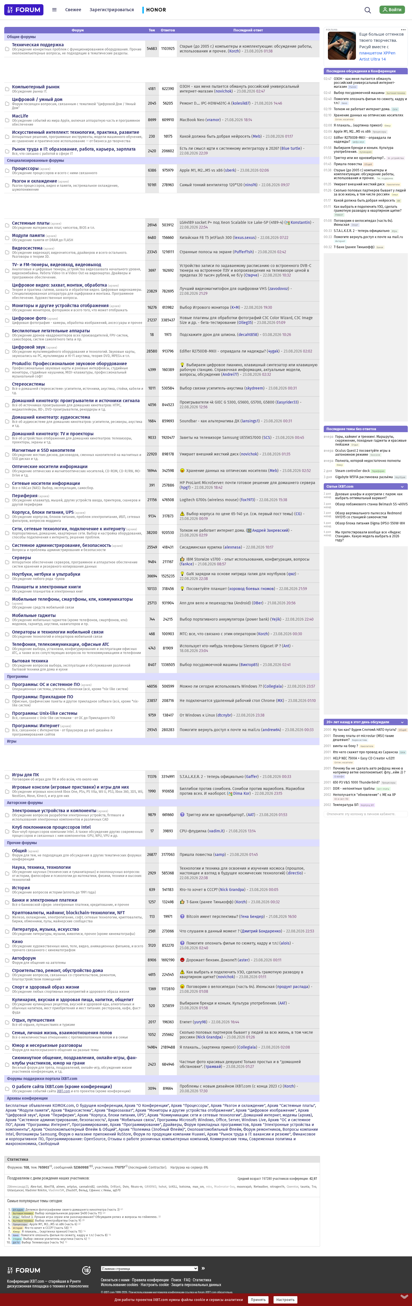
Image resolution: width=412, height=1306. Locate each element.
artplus (72, 1186)
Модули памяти (28, 235)
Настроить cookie (155, 1284)
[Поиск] (367, 9)
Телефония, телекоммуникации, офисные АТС (60, 644)
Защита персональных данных (196, 1284)
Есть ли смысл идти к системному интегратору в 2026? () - (242, 151)
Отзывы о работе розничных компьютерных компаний (158, 1139)
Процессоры (25, 168)
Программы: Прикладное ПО (42, 696)
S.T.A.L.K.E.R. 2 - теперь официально (362, 231)
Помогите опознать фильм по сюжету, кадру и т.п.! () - (237, 945)
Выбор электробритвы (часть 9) (58, 1220)
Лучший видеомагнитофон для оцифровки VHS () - (236, 291)
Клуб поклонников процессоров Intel (51, 827)
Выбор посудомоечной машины (359, 93)
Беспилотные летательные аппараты (51, 330)
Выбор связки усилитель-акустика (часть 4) (55, 1239)
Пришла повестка (348, 164)
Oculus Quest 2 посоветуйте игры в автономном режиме (362, 453)
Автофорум (24, 958)
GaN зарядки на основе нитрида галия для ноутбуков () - (239, 576)
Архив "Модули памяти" (27, 1110)
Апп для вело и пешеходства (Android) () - (237, 603)
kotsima (184, 1186)
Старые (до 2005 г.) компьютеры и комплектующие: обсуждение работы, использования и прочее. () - (246, 49)
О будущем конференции (99, 1105)
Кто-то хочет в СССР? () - (229, 889)
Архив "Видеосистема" (71, 1110)
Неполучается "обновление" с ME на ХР (364, 795)
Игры (16, 1217)
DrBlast (115, 1186)
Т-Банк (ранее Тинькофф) (354, 247)
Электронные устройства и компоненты (54, 810)
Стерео (17, 1238)
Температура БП (345, 805)
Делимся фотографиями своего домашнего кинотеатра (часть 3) (73, 1209)
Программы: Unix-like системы (44, 713)
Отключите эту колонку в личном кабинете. (361, 814)
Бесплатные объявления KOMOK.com (40, 1105)
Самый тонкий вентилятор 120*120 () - (235, 185)
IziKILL (173, 1186)
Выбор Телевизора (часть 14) (43, 1242)
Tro (314, 1186)
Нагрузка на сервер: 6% (189, 1167)
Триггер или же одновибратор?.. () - (236, 814)
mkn (209, 1186)
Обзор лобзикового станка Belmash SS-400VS (371, 504)
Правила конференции (150, 1279)
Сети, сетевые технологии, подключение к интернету (68, 528)
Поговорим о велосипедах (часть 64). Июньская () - (246, 989)
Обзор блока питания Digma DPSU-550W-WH (370, 523)
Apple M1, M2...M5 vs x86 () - (224, 170)
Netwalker (261, 1186)
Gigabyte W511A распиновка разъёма (364, 477)
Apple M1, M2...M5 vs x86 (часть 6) (53, 1224)
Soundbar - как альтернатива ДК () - (236, 421)
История (21, 887)
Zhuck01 (71, 1190)
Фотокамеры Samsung (36, 1134)
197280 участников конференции (285, 1178)
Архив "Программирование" (135, 1124)
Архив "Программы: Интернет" (42, 1124)
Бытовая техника (30, 661)
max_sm (198, 1186)
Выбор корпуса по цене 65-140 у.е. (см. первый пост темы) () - (242, 516)
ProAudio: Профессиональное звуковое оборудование (69, 363)
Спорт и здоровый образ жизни (45, 987)
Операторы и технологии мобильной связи (58, 632)
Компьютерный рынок (36, 86)
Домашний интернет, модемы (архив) (278, 1115)
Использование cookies (119, 1284)
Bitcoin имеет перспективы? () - (241, 916)
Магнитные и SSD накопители (43, 450)
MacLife (20, 116)
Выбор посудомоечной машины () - (235, 664)
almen (60, 1186)
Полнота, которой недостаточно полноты (368, 461)
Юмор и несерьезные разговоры (47, 1045)
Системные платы (31, 223)
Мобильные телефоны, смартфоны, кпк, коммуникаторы (72, 599)
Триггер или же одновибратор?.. (359, 158)
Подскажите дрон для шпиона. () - (235, 334)
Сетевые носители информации (46, 483)
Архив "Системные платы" (291, 1105)
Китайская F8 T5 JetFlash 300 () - (234, 237)
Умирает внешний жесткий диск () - (235, 454)
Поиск (176, 1279)
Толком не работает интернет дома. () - (236, 533)
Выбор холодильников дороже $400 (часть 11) (68, 1213)
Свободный (48, 1143)
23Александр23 (17, 1186)
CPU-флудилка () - (218, 831)
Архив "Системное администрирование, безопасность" (56, 1120)
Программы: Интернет (35, 725)
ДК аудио (18, 1209)
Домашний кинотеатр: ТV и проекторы (53, 433)
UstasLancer (15, 1190)
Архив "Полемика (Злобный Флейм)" (152, 1129)
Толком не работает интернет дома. (362, 109)
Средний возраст (249, 1178)
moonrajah (244, 1186)
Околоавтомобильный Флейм (214, 1129)
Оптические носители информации (50, 466)
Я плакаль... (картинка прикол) (358, 125)
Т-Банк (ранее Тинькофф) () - (233, 902)
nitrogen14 (277, 1186)
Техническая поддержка (38, 44)
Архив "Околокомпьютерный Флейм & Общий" (74, 1129)
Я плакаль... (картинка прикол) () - (235, 1047)
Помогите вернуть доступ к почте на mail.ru (368, 237)
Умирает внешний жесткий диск (359, 184)
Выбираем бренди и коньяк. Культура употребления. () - (235, 1005)
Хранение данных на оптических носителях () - (248, 470)
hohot (162, 1186)
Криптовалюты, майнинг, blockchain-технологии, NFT (68, 912)
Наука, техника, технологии (41, 867)
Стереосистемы (28, 384)
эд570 (117, 1190)
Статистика (202, 1279)
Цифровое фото (29, 318)
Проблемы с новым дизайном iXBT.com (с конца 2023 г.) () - (239, 1088)
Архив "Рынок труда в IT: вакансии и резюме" (249, 1134)
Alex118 (49, 1186)
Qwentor (292, 1186)
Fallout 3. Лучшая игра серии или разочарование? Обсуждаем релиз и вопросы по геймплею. (89, 1217)
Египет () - (209, 1022)
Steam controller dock (352, 471)
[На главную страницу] (23, 9)
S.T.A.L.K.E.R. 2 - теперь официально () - (235, 776)
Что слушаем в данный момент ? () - (247, 931)
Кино (17, 941)
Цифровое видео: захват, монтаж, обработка (59, 285)
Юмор (16, 1231)
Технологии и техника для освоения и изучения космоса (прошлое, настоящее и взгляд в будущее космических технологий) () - (243, 873)
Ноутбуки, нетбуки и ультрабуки (46, 574)
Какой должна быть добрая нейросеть (364, 200)
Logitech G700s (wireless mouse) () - (233, 499)
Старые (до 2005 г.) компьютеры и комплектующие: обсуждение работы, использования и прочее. (364, 174)
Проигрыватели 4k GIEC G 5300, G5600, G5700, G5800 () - (241, 404)
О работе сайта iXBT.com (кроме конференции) (62, 1086)
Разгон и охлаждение (34, 181)
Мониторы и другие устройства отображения (60, 305)
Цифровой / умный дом (37, 99)
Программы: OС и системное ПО (46, 684)
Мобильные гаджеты (34, 615)
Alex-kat (36, 1186)
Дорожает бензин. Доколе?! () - (233, 960)
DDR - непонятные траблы (354, 789)
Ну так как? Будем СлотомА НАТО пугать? (365, 730)
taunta (304, 1186)
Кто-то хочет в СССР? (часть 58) (47, 1228)
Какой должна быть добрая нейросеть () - (236, 136)
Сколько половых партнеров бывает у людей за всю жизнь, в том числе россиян (370, 192)
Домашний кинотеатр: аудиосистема (51, 417)
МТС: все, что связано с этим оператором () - (241, 634)
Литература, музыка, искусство (45, 929)
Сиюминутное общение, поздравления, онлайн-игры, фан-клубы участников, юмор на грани (74, 1060)
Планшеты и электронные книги (46, 586)
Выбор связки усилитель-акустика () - (238, 388)
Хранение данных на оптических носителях (368, 115)
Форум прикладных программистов (216, 1124)
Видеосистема (27, 248)
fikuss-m (136, 1186)
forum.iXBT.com (207, 1292)
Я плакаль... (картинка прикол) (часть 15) (52, 1231)
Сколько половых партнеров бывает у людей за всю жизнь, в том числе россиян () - (246, 1035)
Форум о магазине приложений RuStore (94, 1134)
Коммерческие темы (228, 1139)
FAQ (187, 1279)
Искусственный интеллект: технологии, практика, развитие (75, 132)
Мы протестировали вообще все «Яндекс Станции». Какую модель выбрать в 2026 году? (368, 536)
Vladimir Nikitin (36, 1190)
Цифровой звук (28, 347)
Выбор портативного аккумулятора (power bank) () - (247, 619)
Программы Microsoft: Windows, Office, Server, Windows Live (211, 1120)
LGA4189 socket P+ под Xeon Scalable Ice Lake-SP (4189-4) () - (247, 225)
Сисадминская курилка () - (226, 547)
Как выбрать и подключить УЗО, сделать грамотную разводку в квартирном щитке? (368, 209)
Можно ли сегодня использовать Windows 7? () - (247, 686)
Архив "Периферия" (57, 1115)
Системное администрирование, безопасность (61, 545)
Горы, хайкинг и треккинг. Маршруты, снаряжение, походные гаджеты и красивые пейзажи (371, 440)
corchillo (102, 1186)
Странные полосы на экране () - (233, 252)
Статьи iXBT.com (340, 486)
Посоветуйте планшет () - (246, 588)
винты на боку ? (345, 746)
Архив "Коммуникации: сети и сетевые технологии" (194, 1115)
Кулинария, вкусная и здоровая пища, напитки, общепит (72, 999)
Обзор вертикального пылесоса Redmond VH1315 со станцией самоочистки (368, 515)
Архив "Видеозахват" (113, 1110)
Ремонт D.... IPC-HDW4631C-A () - (231, 103)
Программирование (90, 1124)
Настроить (285, 1300)
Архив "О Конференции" (146, 1105)
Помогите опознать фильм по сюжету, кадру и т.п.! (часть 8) (64, 1235)
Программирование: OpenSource (76, 1139)
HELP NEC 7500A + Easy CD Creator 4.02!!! (364, 758)
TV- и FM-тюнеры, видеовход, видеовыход (56, 264)
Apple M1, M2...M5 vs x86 (352, 131)
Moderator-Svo (224, 1186)
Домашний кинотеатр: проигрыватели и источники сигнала (76, 400)
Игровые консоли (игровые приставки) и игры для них (70, 787)
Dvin (126, 1186)
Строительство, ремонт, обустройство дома (57, 970)
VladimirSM (56, 1190)
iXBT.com (63, 1091)
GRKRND (150, 1186)
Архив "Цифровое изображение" (266, 1110)
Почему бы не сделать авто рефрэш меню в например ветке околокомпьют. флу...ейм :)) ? (369, 770)
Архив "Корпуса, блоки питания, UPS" (111, 1115)
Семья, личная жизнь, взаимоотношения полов (62, 1032)
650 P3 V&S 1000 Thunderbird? (357, 782)
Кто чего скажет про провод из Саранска (365, 752)
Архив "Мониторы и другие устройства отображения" (184, 1110)
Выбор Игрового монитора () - (226, 307)
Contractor (157, 1167)
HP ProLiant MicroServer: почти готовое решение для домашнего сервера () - (247, 485)
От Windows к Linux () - (222, 715)
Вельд (83, 1190)
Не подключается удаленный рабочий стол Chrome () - (248, 700)
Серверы (21, 557)
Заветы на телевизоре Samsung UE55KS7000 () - (242, 437)
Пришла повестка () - (219, 854)
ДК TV (16, 1242)
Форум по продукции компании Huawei (169, 1134)
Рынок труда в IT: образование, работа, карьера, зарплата (74, 149)
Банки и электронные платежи (44, 900)
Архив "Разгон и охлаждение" (238, 1105)
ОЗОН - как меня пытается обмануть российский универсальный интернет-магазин (364, 83)
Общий (19, 850)
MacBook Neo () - (216, 120)
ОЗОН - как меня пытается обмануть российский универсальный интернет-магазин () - (239, 89)
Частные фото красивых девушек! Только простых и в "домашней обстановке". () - (240, 1064)
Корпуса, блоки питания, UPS (43, 512)
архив (45, 169)
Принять (258, 1300)
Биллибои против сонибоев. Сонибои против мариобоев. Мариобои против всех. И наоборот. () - (242, 791)
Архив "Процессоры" (190, 1105)
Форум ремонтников (262, 1129)
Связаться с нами (115, 1279)
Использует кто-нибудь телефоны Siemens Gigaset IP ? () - (236, 648)
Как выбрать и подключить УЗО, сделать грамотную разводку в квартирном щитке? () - (241, 974)
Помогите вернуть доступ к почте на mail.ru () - (247, 729)
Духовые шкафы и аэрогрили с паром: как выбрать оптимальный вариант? (368, 496)
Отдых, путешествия (33, 1020)
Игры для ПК (25, 774)
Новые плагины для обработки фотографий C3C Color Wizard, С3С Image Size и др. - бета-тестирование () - (246, 320)
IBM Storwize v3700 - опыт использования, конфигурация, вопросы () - (244, 561)
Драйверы (172, 1124)
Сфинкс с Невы (100, 1190)
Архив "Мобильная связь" (131, 1120)
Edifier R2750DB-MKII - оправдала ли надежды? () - (246, 351)
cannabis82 (86, 1186)
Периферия (25, 495)
